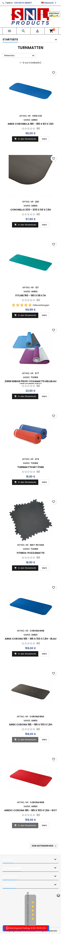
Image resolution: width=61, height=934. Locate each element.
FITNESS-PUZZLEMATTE (30, 553)
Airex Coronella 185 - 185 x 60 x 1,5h (30, 124)
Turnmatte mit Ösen (30, 467)
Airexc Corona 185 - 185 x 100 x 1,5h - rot (30, 810)
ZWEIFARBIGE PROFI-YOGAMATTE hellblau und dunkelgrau (30, 383)
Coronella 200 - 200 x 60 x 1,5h (30, 209)
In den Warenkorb (25, 138)
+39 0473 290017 (23, 2)
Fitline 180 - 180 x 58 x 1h (30, 295)
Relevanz (19, 56)
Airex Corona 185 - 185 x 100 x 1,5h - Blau (30, 638)
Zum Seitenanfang (44, 845)
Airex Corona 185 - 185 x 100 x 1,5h (30, 724)
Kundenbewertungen (27, 909)
